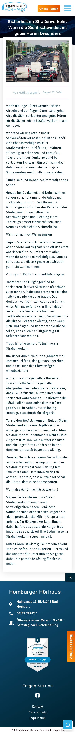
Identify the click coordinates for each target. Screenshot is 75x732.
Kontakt (37, 706)
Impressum (37, 718)
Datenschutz (37, 712)
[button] (7, 725)
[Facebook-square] (37, 695)
